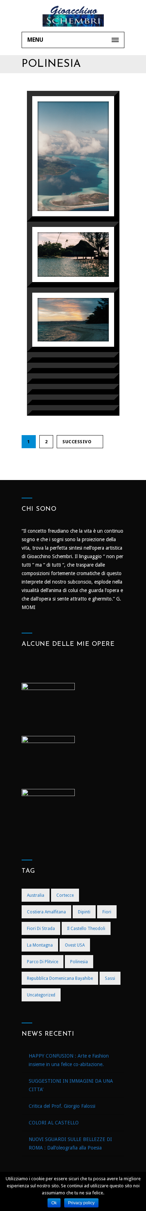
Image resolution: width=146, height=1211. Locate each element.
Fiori (106, 911)
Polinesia (79, 961)
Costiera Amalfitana (46, 911)
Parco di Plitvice (42, 961)
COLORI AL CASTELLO (54, 1122)
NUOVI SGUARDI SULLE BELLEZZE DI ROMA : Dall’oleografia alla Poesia (70, 1143)
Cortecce (65, 895)
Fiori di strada (41, 928)
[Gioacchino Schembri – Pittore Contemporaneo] (73, 16)
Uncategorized (41, 995)
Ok (54, 1202)
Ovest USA (75, 945)
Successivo (76, 441)
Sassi (110, 978)
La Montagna (40, 945)
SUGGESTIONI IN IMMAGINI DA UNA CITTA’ (71, 1085)
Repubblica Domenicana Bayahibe (60, 978)
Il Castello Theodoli (86, 928)
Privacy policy (81, 1202)
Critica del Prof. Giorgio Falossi (62, 1106)
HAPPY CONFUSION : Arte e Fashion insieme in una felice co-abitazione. (69, 1060)
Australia (35, 895)
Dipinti (84, 911)
